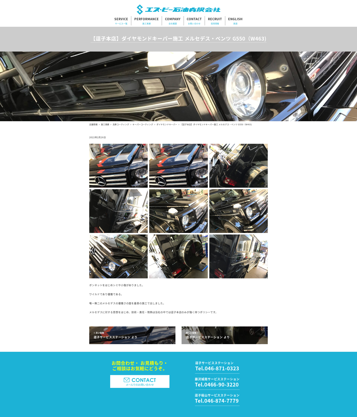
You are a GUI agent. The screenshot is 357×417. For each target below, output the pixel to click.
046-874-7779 (221, 400)
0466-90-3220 (221, 384)
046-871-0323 (222, 368)
